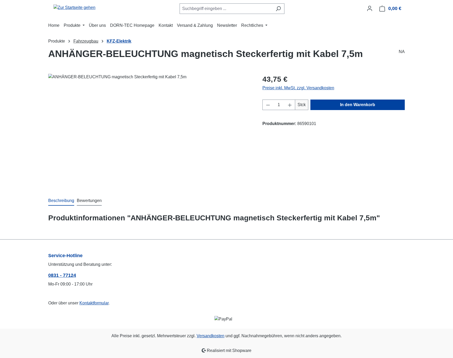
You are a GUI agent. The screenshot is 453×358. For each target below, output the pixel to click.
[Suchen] (278, 8)
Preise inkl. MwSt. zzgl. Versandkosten (298, 88)
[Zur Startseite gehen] (74, 7)
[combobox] (226, 8)
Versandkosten (210, 336)
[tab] (61, 201)
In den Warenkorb (357, 104)
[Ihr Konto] (369, 8)
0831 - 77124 (62, 275)
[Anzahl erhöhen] (289, 105)
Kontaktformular (94, 303)
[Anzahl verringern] (267, 105)
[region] (150, 130)
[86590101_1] (150, 130)
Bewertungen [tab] (89, 200)
